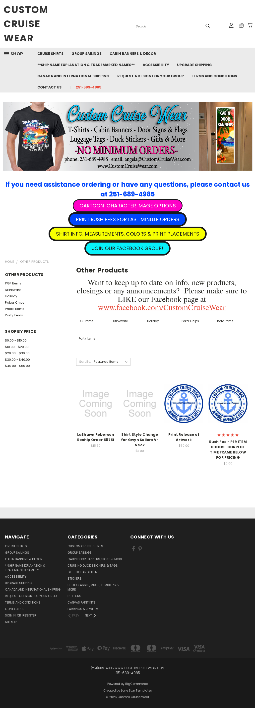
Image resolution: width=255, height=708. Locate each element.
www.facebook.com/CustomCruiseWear (162, 307)
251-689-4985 (88, 87)
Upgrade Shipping (194, 64)
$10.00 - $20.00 (17, 347)
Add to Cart (95, 412)
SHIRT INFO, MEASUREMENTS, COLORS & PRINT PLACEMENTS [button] (127, 233)
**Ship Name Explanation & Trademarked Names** (86, 64)
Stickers (74, 578)
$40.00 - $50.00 (17, 365)
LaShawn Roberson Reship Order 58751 (95, 437)
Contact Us (49, 87)
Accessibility (156, 64)
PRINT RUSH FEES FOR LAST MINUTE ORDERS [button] (127, 219)
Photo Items (14, 308)
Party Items (14, 315)
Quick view (96, 393)
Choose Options (228, 412)
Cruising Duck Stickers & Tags (92, 565)
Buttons (74, 596)
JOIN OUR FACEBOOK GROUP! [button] (127, 248)
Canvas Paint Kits (81, 602)
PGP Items (13, 283)
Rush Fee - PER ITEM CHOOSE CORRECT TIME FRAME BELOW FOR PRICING (228, 449)
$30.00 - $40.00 (17, 359)
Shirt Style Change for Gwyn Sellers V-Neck (140, 439)
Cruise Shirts (50, 53)
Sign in (10, 615)
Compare (94, 403)
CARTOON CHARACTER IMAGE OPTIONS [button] (127, 205)
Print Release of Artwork (183, 437)
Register (29, 615)
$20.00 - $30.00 (17, 353)
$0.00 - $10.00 (16, 340)
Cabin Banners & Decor (133, 53)
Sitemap (11, 622)
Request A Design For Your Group (150, 76)
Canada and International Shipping (73, 76)
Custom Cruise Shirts (85, 546)
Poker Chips (14, 302)
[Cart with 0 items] (250, 25)
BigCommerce (136, 684)
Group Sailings (86, 53)
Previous (247, 692)
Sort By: (85, 361)
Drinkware (13, 289)
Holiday (11, 296)
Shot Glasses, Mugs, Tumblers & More (93, 587)
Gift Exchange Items (83, 572)
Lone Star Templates (136, 690)
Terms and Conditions (214, 76)
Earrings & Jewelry (83, 609)
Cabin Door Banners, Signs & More (95, 559)
